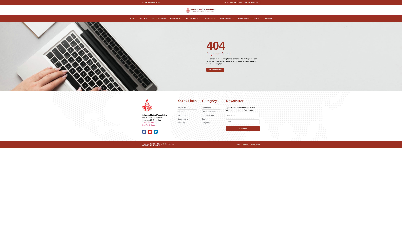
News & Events (225, 18)
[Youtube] (150, 132)
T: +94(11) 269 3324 (150, 122)
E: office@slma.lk (149, 125)
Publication (209, 18)
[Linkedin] (156, 132)
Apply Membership (159, 18)
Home (132, 18)
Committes (174, 18)
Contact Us (268, 18)
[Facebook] (144, 132)
